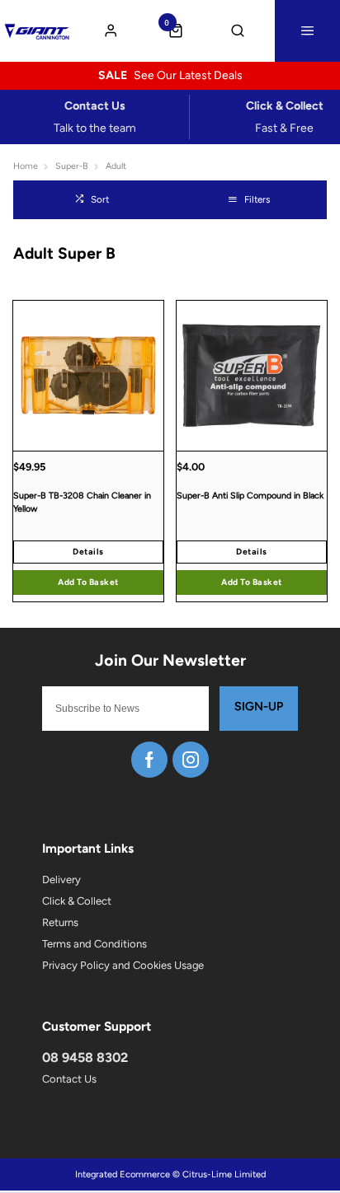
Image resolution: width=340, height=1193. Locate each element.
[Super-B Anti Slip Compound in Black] (252, 375)
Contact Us (69, 1079)
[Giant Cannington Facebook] (149, 760)
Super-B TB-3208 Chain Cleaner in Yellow (82, 502)
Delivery (61, 879)
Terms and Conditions (94, 944)
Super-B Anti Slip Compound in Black (250, 495)
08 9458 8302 (85, 1057)
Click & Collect (76, 901)
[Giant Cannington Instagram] (190, 760)
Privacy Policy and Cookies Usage (123, 965)
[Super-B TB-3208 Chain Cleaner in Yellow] (88, 375)
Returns (60, 922)
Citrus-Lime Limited (224, 1174)
